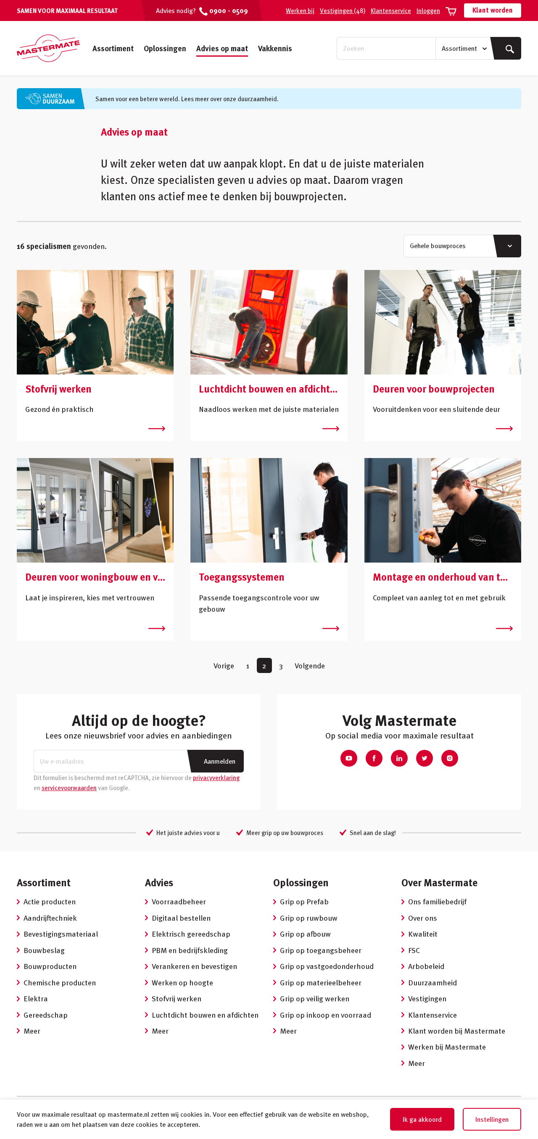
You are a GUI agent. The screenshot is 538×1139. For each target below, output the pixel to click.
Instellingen (492, 1119)
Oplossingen (165, 48)
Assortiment (113, 48)
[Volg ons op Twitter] (424, 758)
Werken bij (300, 10)
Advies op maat (222, 48)
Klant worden (492, 10)
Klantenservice (391, 10)
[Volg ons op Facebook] (374, 758)
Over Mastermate (439, 882)
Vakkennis (275, 48)
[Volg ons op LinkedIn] (399, 758)
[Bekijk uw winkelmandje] (451, 10)
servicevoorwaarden (69, 787)
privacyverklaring (216, 777)
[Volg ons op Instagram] (449, 758)
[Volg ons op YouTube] (348, 758)
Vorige (224, 665)
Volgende (310, 665)
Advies (159, 882)
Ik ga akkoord (422, 1119)
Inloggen (428, 10)
